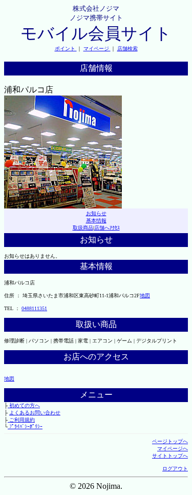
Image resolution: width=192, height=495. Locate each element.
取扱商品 (83, 228)
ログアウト (175, 468)
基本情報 (96, 220)
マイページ (97, 48)
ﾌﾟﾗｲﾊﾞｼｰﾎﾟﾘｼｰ (25, 426)
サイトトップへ (170, 456)
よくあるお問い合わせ (34, 412)
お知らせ (96, 213)
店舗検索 (127, 48)
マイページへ (172, 448)
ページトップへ (170, 441)
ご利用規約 (21, 420)
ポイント (66, 48)
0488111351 (34, 308)
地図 (145, 295)
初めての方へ (24, 405)
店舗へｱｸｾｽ (107, 228)
